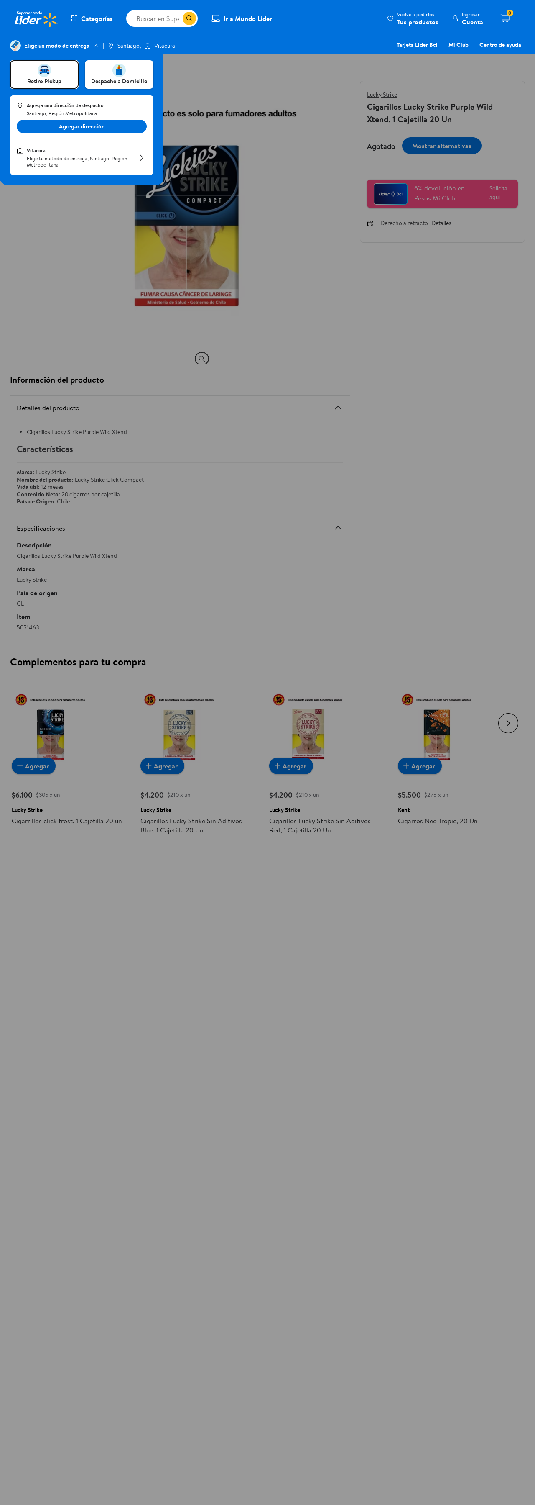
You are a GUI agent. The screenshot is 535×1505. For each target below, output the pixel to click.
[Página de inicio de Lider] (35, 18)
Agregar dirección (82, 126)
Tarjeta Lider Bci (417, 45)
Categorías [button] (97, 18)
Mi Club (458, 45)
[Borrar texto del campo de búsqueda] (176, 18)
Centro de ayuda (500, 45)
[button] (412, 18)
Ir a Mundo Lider (248, 18)
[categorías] (189, 18)
